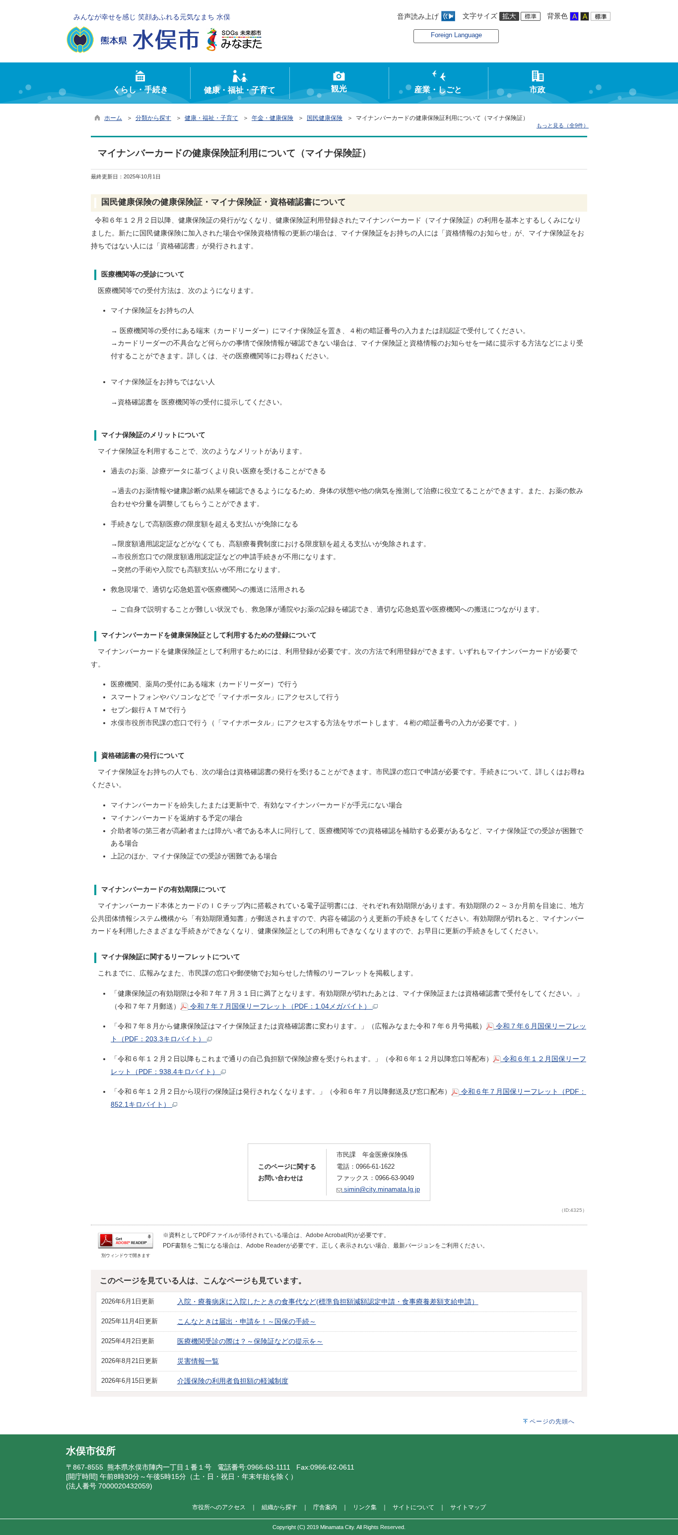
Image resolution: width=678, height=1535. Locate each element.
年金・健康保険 (272, 117)
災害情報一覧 (198, 1361)
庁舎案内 (325, 1507)
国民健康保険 (324, 117)
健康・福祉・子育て (211, 117)
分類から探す (153, 117)
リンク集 (365, 1507)
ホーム (113, 117)
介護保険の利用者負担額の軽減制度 (232, 1381)
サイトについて (413, 1507)
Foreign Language (456, 35)
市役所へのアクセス (219, 1507)
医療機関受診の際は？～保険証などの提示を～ (250, 1341)
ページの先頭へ (552, 1421)
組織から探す (279, 1507)
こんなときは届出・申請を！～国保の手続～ (246, 1321)
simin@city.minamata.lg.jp (381, 1189)
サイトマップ (468, 1507)
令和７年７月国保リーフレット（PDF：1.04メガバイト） (280, 1006)
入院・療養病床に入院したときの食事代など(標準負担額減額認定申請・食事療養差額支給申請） (327, 1302)
